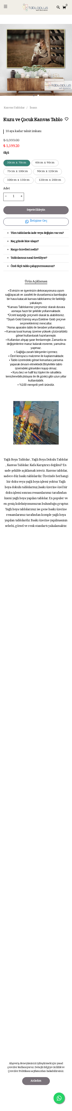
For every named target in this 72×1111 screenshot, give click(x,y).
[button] (65, 7)
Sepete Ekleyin (36, 210)
